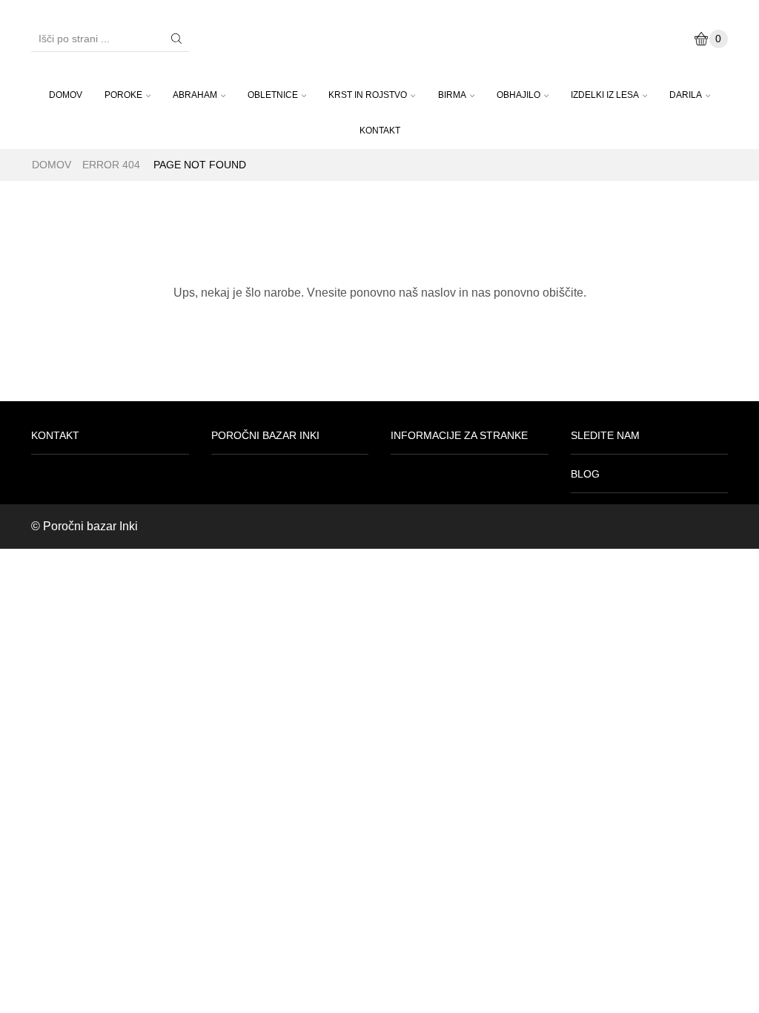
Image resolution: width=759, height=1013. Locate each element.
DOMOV (65, 95)
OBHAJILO (518, 95)
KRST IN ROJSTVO (367, 95)
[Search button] (176, 38)
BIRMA (452, 95)
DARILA (685, 95)
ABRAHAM (195, 95)
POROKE (123, 95)
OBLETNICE (273, 95)
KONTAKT (379, 130)
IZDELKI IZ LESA (605, 95)
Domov (51, 165)
